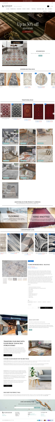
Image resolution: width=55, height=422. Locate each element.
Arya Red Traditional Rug (5, 118)
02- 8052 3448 (46, 395)
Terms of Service (43, 415)
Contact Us (42, 414)
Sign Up (37, 407)
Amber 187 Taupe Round (41, 86)
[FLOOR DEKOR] (7, 6)
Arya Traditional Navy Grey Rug (16, 118)
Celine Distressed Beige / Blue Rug (39, 264)
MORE (30, 329)
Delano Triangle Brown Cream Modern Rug (27, 253)
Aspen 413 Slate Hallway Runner (14, 86)
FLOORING (50, 11)
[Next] (54, 84)
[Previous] (1, 84)
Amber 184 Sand (27, 86)
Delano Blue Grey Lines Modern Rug (13, 252)
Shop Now (7, 355)
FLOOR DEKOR (6, 420)
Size (28, 300)
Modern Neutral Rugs (27, 69)
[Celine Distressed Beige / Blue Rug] (15, 268)
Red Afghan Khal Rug (27, 119)
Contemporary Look (27, 230)
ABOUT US (44, 11)
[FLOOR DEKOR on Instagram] (28, 416)
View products (6, 143)
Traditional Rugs (27, 100)
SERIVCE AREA (4, 415)
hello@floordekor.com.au (33, 414)
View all (40, 55)
